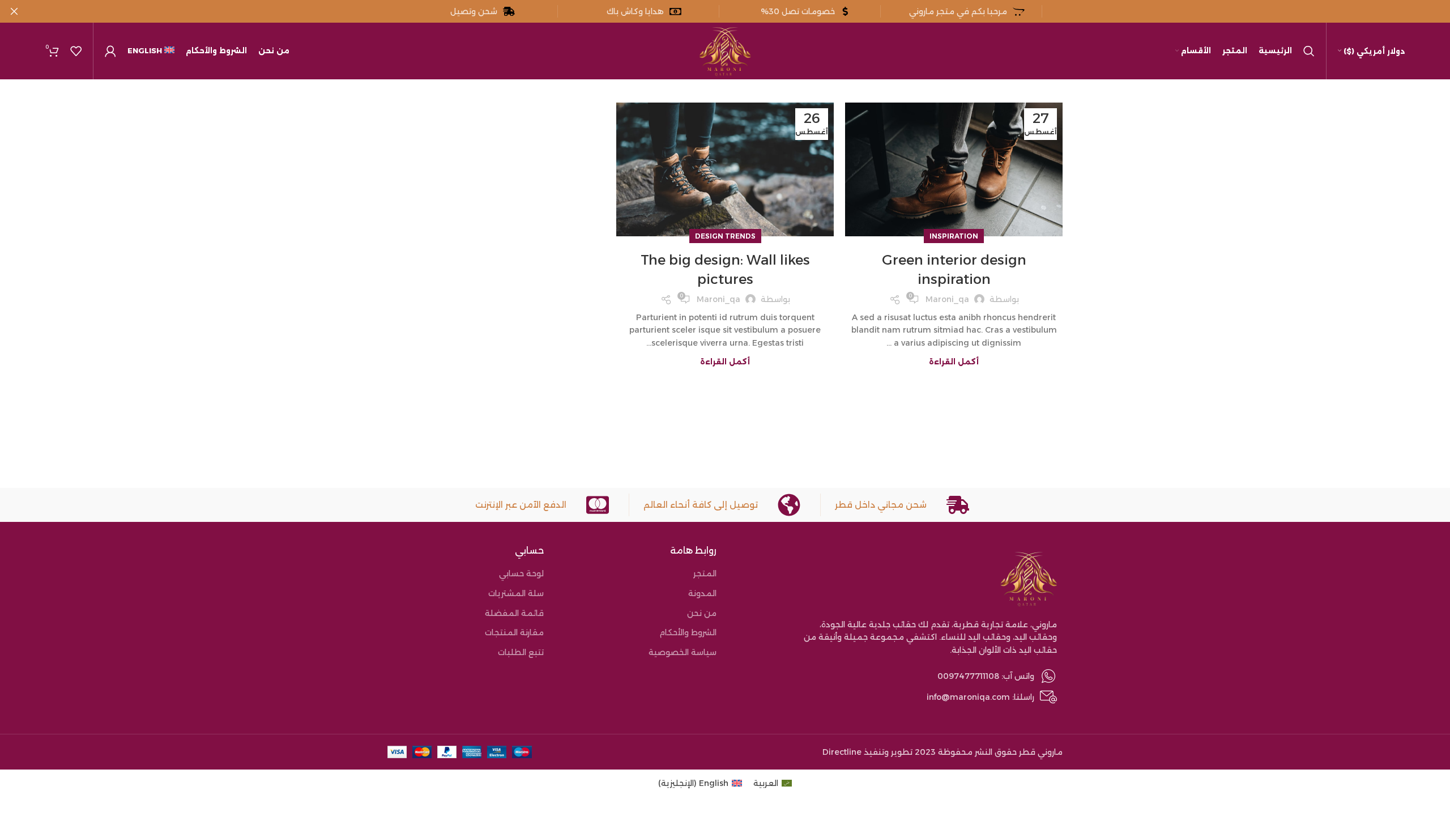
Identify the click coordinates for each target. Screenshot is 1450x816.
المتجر (705, 573)
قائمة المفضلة (514, 613)
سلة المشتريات (516, 593)
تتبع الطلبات (521, 652)
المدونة (702, 593)
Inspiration (953, 236)
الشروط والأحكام (688, 632)
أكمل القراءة (954, 362)
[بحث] (1309, 51)
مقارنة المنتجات (514, 632)
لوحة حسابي (521, 573)
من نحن (702, 613)
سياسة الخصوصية (683, 652)
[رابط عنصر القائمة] (898, 676)
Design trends (725, 236)
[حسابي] (110, 51)
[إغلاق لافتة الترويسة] (14, 11)
